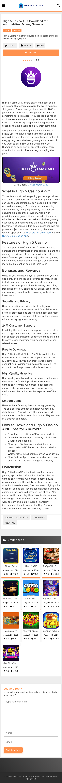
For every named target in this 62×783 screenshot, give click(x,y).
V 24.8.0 (11, 45)
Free (41, 45)
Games (17, 30)
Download (32, 52)
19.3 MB (27, 45)
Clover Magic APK (38, 184)
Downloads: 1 (39, 517)
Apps (6, 30)
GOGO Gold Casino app (15, 235)
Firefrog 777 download (38, 232)
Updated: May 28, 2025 (16, 517)
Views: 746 (10, 523)
